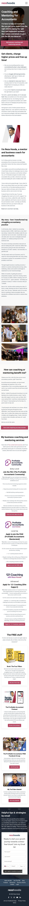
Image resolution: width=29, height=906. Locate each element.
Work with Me (8, 880)
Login (17, 884)
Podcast (5, 882)
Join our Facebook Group (9, 900)
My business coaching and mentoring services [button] (14, 43)
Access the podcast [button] (14, 725)
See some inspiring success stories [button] (14, 427)
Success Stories (21, 882)
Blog (23, 880)
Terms (14, 902)
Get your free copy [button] (15, 682)
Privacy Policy (22, 900)
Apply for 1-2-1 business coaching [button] (14, 624)
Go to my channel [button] (14, 800)
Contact (12, 884)
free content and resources (15, 445)
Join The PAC (16, 880)
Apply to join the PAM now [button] (14, 565)
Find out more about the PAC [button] (14, 514)
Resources (12, 882)
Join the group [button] (15, 767)
